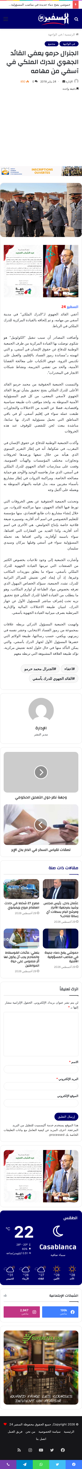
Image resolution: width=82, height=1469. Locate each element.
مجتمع (51, 43)
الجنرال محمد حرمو (39, 668)
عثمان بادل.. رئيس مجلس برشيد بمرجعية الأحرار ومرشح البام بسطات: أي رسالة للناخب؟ (61, 909)
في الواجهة (55, 34)
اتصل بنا (41, 1439)
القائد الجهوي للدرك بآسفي (52, 678)
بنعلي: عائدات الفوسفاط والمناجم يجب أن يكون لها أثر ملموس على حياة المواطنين (21, 959)
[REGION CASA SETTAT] (41, 271)
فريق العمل (15, 1431)
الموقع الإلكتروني (67, 1096)
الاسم (73, 1062)
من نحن (30, 1431)
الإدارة (69, 81)
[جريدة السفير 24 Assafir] (53, 19)
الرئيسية (70, 34)
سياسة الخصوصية (49, 1431)
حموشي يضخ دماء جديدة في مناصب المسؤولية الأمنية (36, 4)
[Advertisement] (41, 128)
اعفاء (68, 668)
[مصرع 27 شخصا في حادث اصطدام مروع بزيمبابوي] (21, 889)
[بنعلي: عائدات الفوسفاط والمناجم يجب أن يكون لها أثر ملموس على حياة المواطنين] (21, 938)
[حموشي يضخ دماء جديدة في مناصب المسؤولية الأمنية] (60, 938)
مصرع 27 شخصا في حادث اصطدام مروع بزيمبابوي (22, 905)
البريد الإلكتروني (67, 1079)
